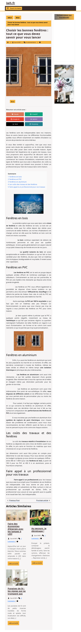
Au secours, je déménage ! (38, 529)
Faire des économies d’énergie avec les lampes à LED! (15, 529)
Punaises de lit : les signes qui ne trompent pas (17, 591)
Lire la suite (14, 564)
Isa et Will (17, 42)
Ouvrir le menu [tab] (15, 8)
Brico (17, 17)
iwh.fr (10, 3)
